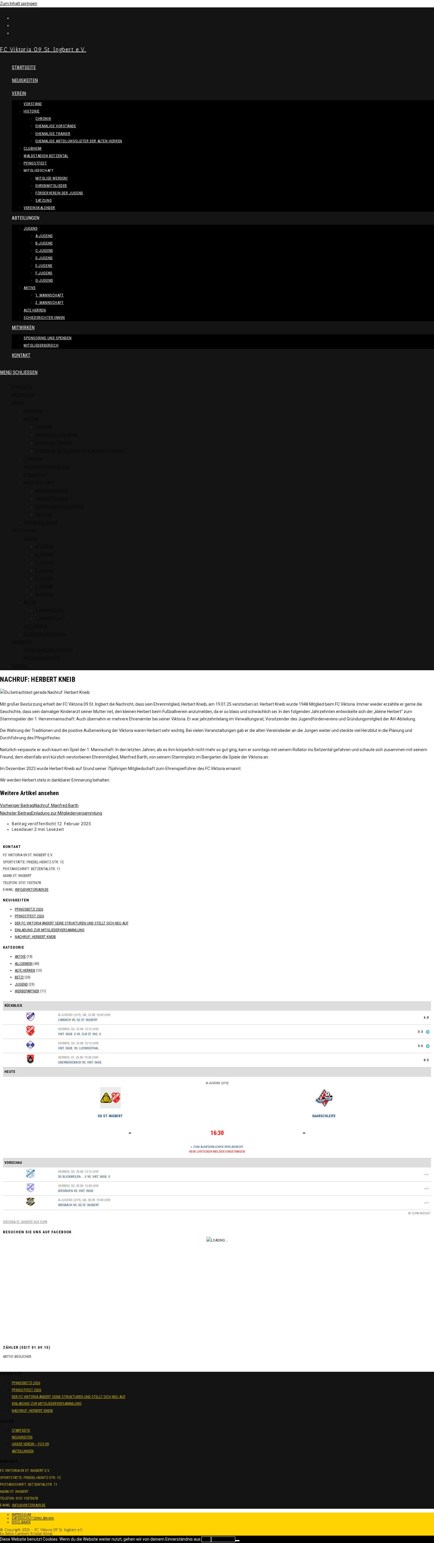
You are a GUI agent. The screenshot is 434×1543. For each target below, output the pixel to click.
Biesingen (65, 1191)
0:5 (426, 1060)
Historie (32, 419)
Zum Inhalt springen (18, 3)
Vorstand (33, 411)
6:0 (426, 1018)
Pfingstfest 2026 (29, 916)
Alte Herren (35, 626)
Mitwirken (22, 642)
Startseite (22, 387)
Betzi (19, 977)
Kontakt (20, 666)
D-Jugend (44, 570)
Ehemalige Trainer (53, 443)
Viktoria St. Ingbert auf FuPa (25, 1222)
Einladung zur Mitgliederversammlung (49, 930)
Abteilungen (23, 1451)
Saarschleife (324, 1116)
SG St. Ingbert (87, 1020)
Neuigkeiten (23, 395)
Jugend (31, 538)
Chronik (43, 427)
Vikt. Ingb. (65, 1048)
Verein (18, 403)
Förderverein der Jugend (59, 506)
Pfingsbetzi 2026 (29, 909)
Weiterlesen (223, 1539)
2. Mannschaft (50, 618)
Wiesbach (65, 1205)
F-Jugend (44, 586)
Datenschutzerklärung (33, 1518)
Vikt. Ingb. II (67, 1034)
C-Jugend (44, 562)
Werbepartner (27, 991)
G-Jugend (44, 594)
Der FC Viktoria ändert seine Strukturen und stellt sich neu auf (71, 923)
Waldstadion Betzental (47, 466)
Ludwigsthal (89, 1048)
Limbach (64, 1020)
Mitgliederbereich (41, 658)
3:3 (420, 1032)
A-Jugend (44, 546)
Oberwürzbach (69, 1062)
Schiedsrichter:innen (45, 634)
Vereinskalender (40, 522)
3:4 (420, 1046)
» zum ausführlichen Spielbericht (217, 1147)
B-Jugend (44, 554)
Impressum (21, 1514)
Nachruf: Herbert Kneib (35, 936)
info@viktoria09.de (31, 889)
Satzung (44, 514)
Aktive (30, 602)
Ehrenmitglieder (51, 498)
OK (206, 1539)
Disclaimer (21, 1522)
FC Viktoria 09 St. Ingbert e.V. (43, 49)
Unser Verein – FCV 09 (30, 1444)
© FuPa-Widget (419, 1213)
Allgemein (23, 963)
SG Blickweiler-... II (72, 1177)
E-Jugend (44, 578)
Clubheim (33, 458)
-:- (426, 1174)
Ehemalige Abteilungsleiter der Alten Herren (80, 451)
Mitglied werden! (51, 490)
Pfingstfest (35, 474)
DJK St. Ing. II (91, 1034)
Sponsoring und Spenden (48, 650)
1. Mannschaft (50, 610)
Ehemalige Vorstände (56, 435)
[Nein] (237, 1540)
